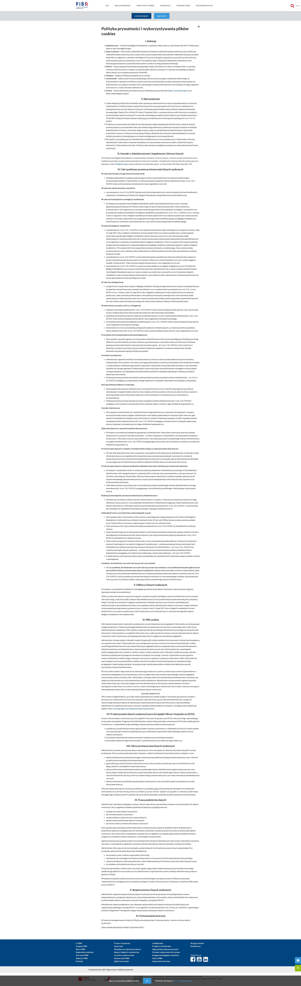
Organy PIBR (81, 946)
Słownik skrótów (95, 970)
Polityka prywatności (125, 970)
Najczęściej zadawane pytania (165, 949)
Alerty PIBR (157, 958)
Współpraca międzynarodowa (127, 949)
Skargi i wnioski (197, 943)
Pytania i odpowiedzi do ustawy (166, 952)
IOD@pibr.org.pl (121, 164)
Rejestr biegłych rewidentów (126, 952)
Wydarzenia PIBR (121, 958)
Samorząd (118, 946)
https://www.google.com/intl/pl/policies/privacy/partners (131, 708)
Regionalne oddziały (84, 952)
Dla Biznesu (195, 946)
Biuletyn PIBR (82, 958)
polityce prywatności (182, 981)
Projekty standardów (161, 946)
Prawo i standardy (122, 943)
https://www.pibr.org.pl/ (178, 90)
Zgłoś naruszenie (121, 961)
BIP (104, 970)
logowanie (161, 16)
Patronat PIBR (82, 955)
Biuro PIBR (80, 949)
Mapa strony (111, 970)
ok (147, 980)
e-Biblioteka (157, 943)
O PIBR (79, 943)
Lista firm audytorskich (124, 955)
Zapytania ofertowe (161, 961)
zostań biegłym (141, 16)
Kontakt (79, 961)
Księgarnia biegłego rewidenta (165, 955)
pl (298, 6)
